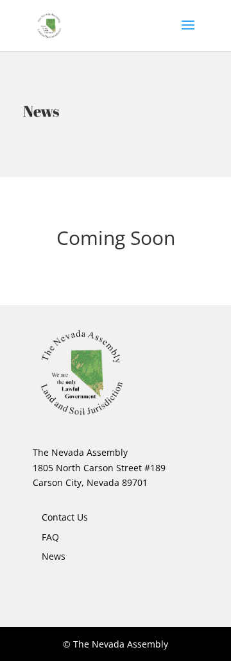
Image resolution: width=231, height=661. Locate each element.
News (53, 556)
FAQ (50, 537)
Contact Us (65, 517)
